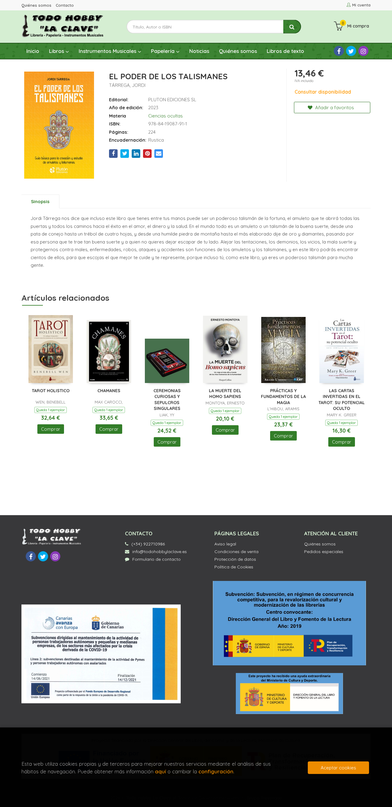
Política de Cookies (233, 567)
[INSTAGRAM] (363, 51)
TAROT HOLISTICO (51, 390)
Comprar (50, 429)
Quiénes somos (36, 5)
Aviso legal (225, 544)
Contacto (65, 5)
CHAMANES (108, 390)
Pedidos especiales (323, 551)
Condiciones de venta (236, 551)
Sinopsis (40, 201)
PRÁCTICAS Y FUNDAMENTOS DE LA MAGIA (283, 396)
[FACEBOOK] (339, 51)
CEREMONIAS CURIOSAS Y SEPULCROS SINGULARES (167, 399)
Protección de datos (235, 559)
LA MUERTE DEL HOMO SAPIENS (225, 394)
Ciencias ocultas (165, 116)
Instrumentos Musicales (108, 51)
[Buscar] (292, 27)
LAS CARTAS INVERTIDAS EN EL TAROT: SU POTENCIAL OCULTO (341, 399)
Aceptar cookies (338, 768)
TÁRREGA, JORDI (127, 85)
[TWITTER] (351, 51)
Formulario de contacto (156, 559)
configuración (215, 771)
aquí (160, 771)
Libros (57, 51)
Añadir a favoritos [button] (334, 107)
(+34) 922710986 (148, 544)
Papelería (163, 51)
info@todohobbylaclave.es (159, 551)
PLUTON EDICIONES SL (172, 99)
